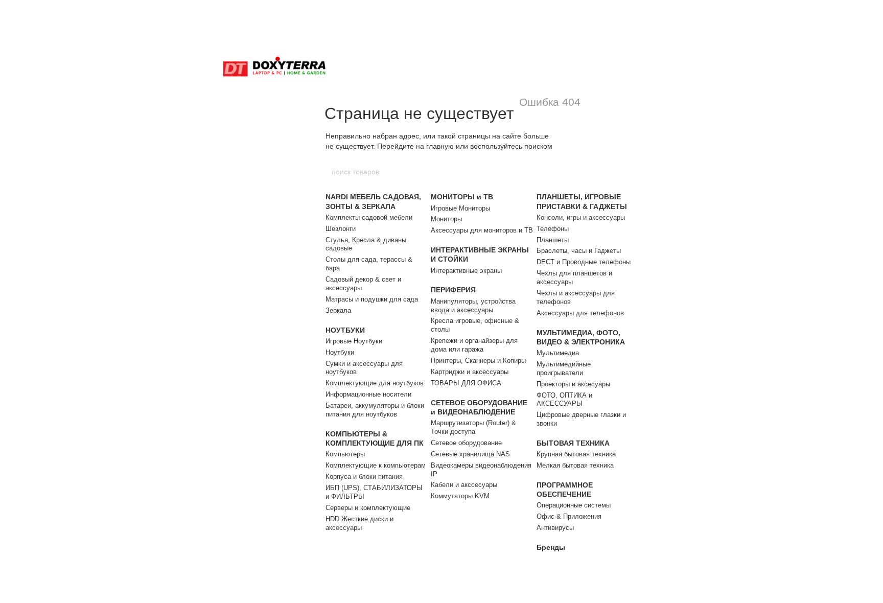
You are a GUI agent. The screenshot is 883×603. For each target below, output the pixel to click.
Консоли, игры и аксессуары (581, 217)
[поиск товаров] (552, 171)
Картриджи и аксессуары (469, 372)
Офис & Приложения (569, 516)
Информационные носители (368, 394)
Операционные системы (574, 505)
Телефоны (553, 229)
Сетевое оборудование (466, 443)
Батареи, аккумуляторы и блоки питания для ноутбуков (375, 410)
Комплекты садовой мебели (369, 217)
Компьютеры (345, 454)
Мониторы (446, 219)
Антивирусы (555, 527)
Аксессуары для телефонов (580, 313)
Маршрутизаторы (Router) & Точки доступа (473, 427)
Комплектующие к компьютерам (376, 465)
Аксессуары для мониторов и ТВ (482, 230)
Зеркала (338, 310)
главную (440, 146)
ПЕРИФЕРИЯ (453, 290)
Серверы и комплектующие (368, 508)
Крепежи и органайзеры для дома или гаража (474, 345)
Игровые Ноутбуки (354, 341)
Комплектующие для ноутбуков (375, 383)
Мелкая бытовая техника (575, 465)
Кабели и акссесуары (464, 485)
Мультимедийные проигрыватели (564, 368)
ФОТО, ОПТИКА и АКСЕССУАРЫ (564, 399)
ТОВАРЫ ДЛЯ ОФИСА (466, 383)
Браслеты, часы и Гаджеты (579, 250)
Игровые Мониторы (460, 208)
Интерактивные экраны (466, 270)
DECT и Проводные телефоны (584, 262)
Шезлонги (341, 229)
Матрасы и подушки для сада (372, 299)
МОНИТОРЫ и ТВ (462, 197)
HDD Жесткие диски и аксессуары (359, 523)
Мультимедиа (558, 353)
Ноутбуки (340, 352)
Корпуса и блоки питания (364, 476)
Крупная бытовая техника (576, 454)
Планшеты (553, 240)
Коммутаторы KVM (460, 496)
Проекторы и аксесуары (573, 384)
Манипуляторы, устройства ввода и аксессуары (473, 305)
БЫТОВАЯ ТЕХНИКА (573, 443)
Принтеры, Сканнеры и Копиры (478, 360)
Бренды (551, 547)
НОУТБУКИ (345, 330)
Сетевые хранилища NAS (470, 454)
